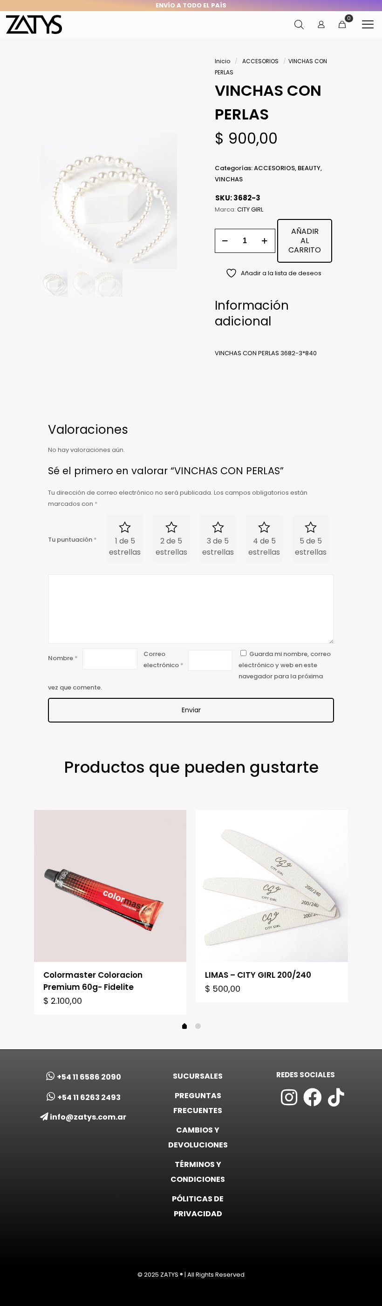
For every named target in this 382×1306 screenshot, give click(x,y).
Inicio (222, 61)
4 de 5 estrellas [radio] (264, 546)
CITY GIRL (250, 209)
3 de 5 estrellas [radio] (218, 546)
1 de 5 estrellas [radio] (125, 546)
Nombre (63, 658)
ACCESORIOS (260, 61)
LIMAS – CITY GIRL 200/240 (258, 975)
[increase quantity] (265, 241)
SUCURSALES (198, 1076)
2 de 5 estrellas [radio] (171, 546)
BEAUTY (309, 168)
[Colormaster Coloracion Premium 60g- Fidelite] (110, 886)
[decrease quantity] (225, 241)
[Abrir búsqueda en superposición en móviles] (299, 24)
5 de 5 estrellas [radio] (311, 546)
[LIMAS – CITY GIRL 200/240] (272, 886)
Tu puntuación (72, 539)
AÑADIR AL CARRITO (304, 240)
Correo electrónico (163, 660)
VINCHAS (229, 179)
